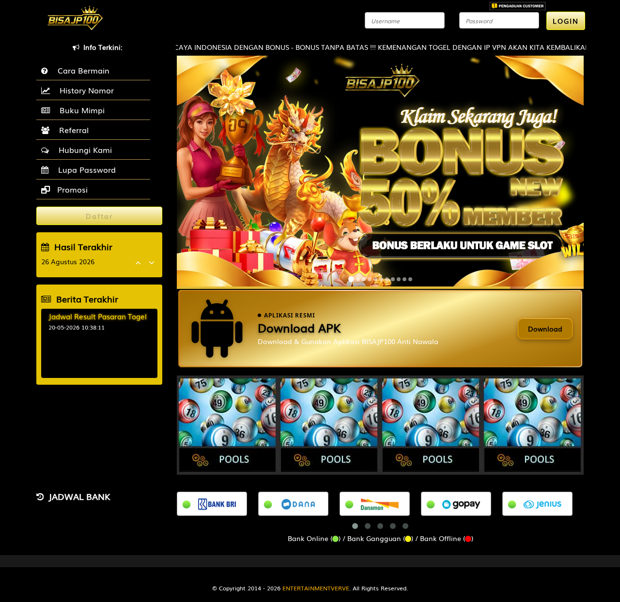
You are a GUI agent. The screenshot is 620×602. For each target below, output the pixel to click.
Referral (71, 129)
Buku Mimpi (80, 110)
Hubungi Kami (83, 149)
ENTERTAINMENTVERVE (315, 588)
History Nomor (84, 90)
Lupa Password (84, 169)
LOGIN (566, 21)
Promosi (71, 189)
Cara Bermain (81, 70)
